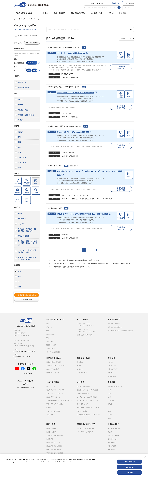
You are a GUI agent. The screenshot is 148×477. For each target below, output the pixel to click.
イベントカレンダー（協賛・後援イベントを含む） (87, 330)
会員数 (79, 366)
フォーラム (49, 415)
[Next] (97, 250)
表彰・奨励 (50, 424)
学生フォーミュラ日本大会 (54, 393)
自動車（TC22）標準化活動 (85, 428)
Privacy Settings (129, 461)
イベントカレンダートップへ (25, 29)
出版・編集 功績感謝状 (53, 450)
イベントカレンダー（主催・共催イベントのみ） (86, 325)
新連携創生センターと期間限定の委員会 (120, 331)
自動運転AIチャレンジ (53, 397)
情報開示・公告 (51, 345)
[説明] (39, 63)
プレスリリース (112, 366)
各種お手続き (50, 348)
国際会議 (111, 382)
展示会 (48, 408)
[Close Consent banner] (145, 457)
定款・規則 (49, 341)
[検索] (119, 7)
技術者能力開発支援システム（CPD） (89, 415)
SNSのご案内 (112, 376)
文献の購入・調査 (113, 435)
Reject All (129, 467)
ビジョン (49, 327)
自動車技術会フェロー (53, 442)
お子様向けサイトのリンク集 (55, 366)
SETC (109, 390)
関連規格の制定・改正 (86, 424)
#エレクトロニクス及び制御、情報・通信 (62, 70)
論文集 (110, 432)
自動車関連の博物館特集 (54, 369)
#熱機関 (51, 66)
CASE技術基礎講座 (83, 393)
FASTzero (111, 400)
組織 (47, 338)
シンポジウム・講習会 (53, 411)
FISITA (110, 415)
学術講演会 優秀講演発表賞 (55, 435)
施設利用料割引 (82, 373)
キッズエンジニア (52, 386)
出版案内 (110, 373)
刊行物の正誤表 (113, 369)
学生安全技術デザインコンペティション (59, 400)
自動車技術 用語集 (52, 373)
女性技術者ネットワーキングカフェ (88, 408)
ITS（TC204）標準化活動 (85, 432)
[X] (28, 368)
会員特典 (80, 369)
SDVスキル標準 (82, 411)
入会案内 (80, 362)
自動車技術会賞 (51, 428)
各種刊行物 (111, 450)
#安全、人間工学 (101, 66)
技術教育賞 (49, 439)
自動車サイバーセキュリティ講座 (87, 390)
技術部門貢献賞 (51, 432)
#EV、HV (65, 66)
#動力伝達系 (57, 66)
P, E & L (110, 393)
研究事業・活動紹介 (114, 324)
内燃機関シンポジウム (115, 386)
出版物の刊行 (113, 424)
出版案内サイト (113, 439)
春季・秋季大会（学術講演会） (56, 404)
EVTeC (110, 404)
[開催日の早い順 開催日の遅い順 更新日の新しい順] (126, 38)
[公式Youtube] (17, 369)
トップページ (20, 19)
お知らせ (110, 362)
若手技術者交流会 (82, 404)
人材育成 (80, 382)
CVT (109, 408)
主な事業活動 (50, 334)
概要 (47, 324)
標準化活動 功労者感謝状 (54, 446)
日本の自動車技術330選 (53, 362)
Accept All (129, 472)
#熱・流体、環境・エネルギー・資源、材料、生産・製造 (65, 68)
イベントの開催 (52, 382)
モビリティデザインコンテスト (56, 390)
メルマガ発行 (112, 442)
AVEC (109, 397)
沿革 (47, 331)
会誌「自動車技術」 (114, 428)
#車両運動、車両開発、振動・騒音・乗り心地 (82, 66)
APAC (109, 418)
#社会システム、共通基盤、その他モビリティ (89, 70)
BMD (109, 411)
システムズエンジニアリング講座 (87, 400)
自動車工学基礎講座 (83, 386)
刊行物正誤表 (112, 446)
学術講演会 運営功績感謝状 (55, 453)
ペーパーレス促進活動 (53, 352)
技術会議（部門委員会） (115, 327)
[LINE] (34, 368)
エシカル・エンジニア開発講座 (87, 397)
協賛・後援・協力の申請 (85, 335)
